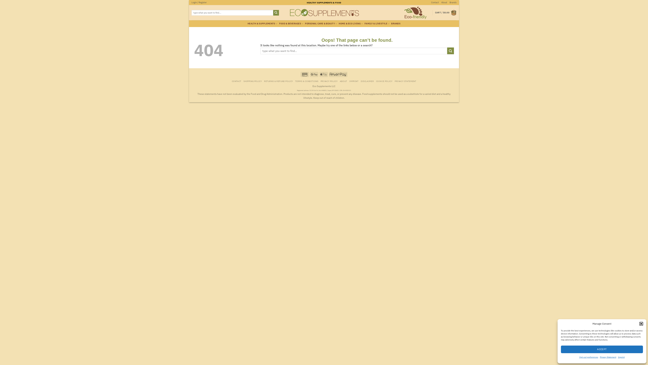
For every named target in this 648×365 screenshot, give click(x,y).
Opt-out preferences (588, 357)
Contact (435, 2)
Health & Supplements (261, 23)
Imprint (621, 357)
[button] (641, 323)
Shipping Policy (253, 81)
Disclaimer (367, 81)
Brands (453, 2)
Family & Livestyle (375, 23)
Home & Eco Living (349, 23)
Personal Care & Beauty (320, 23)
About (444, 2)
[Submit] (276, 13)
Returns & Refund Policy (278, 81)
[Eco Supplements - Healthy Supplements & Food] (324, 12)
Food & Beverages (290, 23)
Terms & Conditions (306, 81)
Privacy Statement (608, 357)
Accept (602, 349)
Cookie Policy (384, 81)
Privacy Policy (329, 81)
